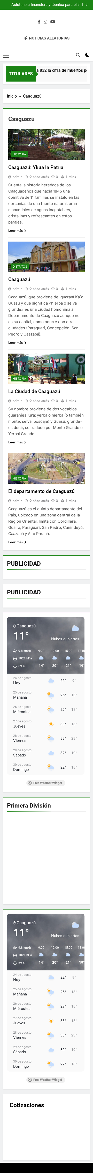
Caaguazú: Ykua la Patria (35, 167)
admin (17, 176)
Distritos (20, 266)
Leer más (15, 230)
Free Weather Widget (47, 783)
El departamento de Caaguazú (41, 491)
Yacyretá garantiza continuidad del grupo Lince (42, 5)
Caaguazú (19, 279)
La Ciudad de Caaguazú (34, 391)
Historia (19, 154)
